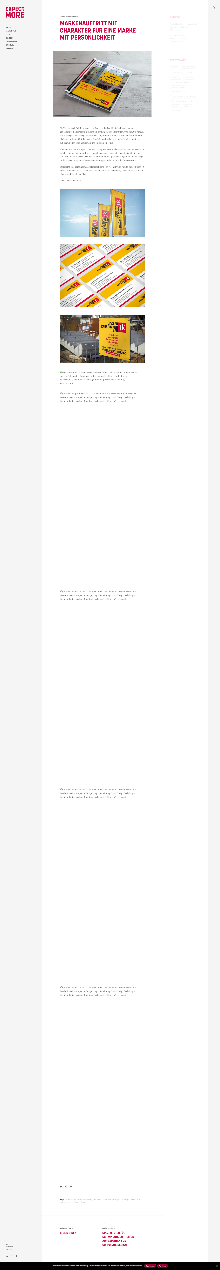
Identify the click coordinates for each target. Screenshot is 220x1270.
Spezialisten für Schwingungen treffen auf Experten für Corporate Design (118, 1237)
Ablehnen (162, 1266)
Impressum (9, 1249)
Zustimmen (150, 1266)
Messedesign (190, 96)
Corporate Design (80, 1202)
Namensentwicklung (179, 101)
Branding (97, 1200)
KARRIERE (10, 45)
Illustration (189, 77)
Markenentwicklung (85, 1200)
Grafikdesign (135, 1200)
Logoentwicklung (66, 1202)
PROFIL (8, 27)
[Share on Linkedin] (61, 1186)
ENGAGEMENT (11, 42)
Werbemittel (187, 106)
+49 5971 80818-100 (178, 38)
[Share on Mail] (71, 1186)
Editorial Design (177, 73)
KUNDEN (9, 38)
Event (189, 73)
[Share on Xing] (66, 1186)
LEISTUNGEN (11, 31)
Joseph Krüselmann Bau (69, 17)
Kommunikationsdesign (111, 1200)
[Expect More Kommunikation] (15, 12)
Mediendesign (176, 96)
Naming (193, 101)
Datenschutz (9, 1246)
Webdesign (125, 1200)
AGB (7, 1244)
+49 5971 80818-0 (177, 36)
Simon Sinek (68, 1231)
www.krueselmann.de (70, 181)
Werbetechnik (71, 1200)
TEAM (8, 35)
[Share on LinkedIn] (7, 1256)
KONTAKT (9, 48)
